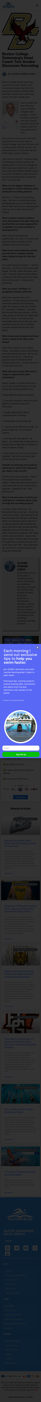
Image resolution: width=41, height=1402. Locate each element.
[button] (37, 647)
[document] (20, 701)
